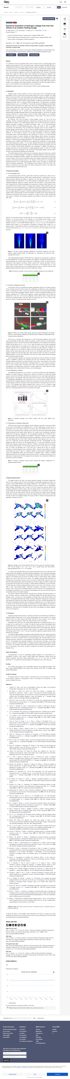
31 (40, 268)
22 (33, 134)
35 (54, 489)
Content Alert (40, 1018)
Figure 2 (22, 289)
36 (43, 580)
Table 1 (30, 263)
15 (35, 110)
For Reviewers (23, 1031)
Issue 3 (22, 12)
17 (38, 110)
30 (39, 268)
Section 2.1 (45, 435)
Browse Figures (23, 55)
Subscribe (6, 1060)
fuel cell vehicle (28, 86)
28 (46, 184)
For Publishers (23, 1037)
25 (48, 134)
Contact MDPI (6, 1035)
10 (12, 110)
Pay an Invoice (6, 1031)
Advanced (64, 7)
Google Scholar (25, 698)
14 (34, 110)
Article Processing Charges (9, 1029)
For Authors (22, 1029)
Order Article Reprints (48, 18)
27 (30, 180)
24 (36, 134)
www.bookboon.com (14, 902)
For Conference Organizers (26, 1041)
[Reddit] (22, 925)
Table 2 (53, 437)
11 (14, 110)
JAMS (37, 1041)
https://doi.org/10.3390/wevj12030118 (34, 43)
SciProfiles (38, 1037)
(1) (54, 201)
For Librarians (22, 1035)
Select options (7, 1053)
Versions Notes (34, 55)
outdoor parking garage (43, 86)
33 (46, 447)
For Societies (22, 1039)
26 (31, 143)
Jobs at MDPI (6, 1037)
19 (14, 114)
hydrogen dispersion (17, 86)
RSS (34, 1018)
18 (40, 110)
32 (22, 294)
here (32, 1005)
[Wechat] (19, 925)
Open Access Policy (8, 1033)
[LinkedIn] (13, 925)
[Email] (7, 925)
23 (34, 134)
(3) (54, 213)
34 (21, 456)
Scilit (37, 698)
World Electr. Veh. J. (8, 1018)
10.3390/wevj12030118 (30, 12)
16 (37, 110)
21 (46, 124)
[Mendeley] (25, 925)
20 (23, 117)
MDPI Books (39, 1031)
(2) (54, 207)
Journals (6, 12)
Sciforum (38, 1029)
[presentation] (28, 201)
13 (17, 110)
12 (15, 110)
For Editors (22, 1033)
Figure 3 (20, 374)
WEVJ (10, 12)
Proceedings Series (40, 1043)
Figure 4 (20, 482)
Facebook (54, 1031)
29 (10, 197)
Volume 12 (16, 12)
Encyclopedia (39, 1039)
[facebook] (16, 925)
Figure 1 (50, 184)
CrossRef (32, 698)
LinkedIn (54, 1029)
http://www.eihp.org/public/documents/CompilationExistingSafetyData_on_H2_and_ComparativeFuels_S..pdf (32, 894)
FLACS (34, 86)
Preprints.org (39, 1033)
